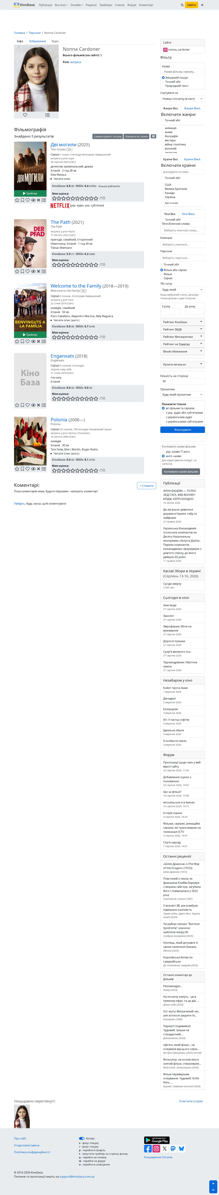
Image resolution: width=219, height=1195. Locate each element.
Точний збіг (173, 82)
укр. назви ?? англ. (178, 451)
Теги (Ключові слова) (176, 224)
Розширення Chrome (158, 1157)
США (167, 185)
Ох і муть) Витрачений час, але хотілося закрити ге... (181, 1015)
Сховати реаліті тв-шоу (107, 136)
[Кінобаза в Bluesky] (181, 1148)
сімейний (69, 239)
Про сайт (20, 1138)
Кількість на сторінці (174, 376)
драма (89, 166)
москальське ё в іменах (179, 804)
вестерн (170, 140)
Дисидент (172, 700)
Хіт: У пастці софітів (176, 721)
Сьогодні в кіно (176, 597)
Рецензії (91, 5)
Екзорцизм (172, 711)
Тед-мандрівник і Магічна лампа (180, 666)
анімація (170, 128)
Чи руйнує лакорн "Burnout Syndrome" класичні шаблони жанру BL (181, 930)
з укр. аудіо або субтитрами (184, 413)
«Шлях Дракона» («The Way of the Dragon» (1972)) (181, 867)
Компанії (166, 238)
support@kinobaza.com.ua (77, 1176)
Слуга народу (175, 844)
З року (166, 306)
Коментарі (146, 5)
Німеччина (58, 244)
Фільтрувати (182, 430)
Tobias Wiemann (61, 248)
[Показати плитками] (153, 136)
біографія (171, 136)
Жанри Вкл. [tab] (170, 108)
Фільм (167, 274)
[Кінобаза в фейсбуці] (148, 1148)
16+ (69, 149)
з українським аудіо (179, 417)
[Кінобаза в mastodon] (173, 1148)
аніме (168, 132)
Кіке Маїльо (58, 174)
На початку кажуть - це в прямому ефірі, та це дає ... (181, 1000)
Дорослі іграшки (174, 643)
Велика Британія (175, 189)
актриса (75, 62)
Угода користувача (26, 1145)
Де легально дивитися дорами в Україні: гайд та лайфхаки (180, 515)
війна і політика (175, 144)
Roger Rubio (90, 449)
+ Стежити (146, 486)
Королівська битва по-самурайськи (180, 961)
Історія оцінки (175, 814)
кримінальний (73, 166)
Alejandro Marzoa (82, 316)
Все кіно (60, 5)
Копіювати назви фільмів (181, 471)
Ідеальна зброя (173, 732)
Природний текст (177, 86)
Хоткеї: (90, 1138)
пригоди (56, 239)
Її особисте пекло (174, 742)
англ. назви (173, 456)
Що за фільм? (176, 793)
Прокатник (167, 389)
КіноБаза (27, 4)
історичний (85, 239)
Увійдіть (19, 503)
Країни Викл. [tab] (192, 159)
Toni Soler (57, 449)
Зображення (37, 41)
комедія (56, 308)
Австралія (171, 203)
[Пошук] (182, 5)
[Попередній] (12, 78)
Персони (35, 33)
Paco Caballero (60, 316)
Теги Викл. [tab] (188, 214)
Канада (169, 193)
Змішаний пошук (176, 77)
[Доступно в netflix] (60, 205)
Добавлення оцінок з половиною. (177, 781)
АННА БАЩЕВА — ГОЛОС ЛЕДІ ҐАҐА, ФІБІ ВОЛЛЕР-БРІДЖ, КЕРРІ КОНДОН (179, 496)
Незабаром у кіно (177, 680)
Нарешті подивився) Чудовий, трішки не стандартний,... (176, 1032)
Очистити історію (191, 1101)
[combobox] (183, 230)
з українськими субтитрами (184, 421)
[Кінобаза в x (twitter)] (165, 1148)
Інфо (20, 41)
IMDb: (80, 186)
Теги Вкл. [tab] (170, 214)
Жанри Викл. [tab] (192, 108)
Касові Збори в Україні (182, 573)
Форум (131, 5)
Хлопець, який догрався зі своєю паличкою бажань (180, 946)
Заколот (172, 617)
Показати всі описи (136, 136)
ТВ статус (166, 284)
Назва (166, 66)
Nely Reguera (104, 316)
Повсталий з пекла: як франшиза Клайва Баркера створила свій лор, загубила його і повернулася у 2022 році (182, 888)
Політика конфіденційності (32, 1152)
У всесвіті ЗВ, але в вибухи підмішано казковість (181, 911)
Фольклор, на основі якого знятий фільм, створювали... (182, 1063)
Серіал (167, 278)
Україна (169, 197)
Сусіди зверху (172, 585)
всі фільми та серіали (180, 408)
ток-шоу (56, 377)
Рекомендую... (172, 988)
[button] (25, 115)
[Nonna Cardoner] (22, 1116)
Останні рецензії (177, 856)
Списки (120, 5)
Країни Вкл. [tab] (170, 159)
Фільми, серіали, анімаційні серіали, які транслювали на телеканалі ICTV (182, 829)
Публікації (45, 5)
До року (190, 306)
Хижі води (172, 607)
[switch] (82, 1138)
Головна (19, 33)
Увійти (191, 5)
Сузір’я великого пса (176, 653)
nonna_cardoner (179, 49)
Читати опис (62, 179)
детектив (57, 166)
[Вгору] (213, 1183)
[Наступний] (60, 78)
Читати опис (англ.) (66, 320)
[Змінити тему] (202, 5)
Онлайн (75, 5)
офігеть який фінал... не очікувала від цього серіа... (182, 1048)
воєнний (170, 148)
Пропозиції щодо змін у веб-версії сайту (182, 766)
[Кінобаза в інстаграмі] (156, 1148)
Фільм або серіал (175, 270)
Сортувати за (169, 93)
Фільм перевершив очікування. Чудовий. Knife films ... (182, 1080)
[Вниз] (213, 1190)
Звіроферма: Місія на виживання (177, 630)
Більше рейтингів (109, 186)
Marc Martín (72, 449)
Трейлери (105, 5)
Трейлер (31, 193)
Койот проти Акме (175, 689)
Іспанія (55, 170)
